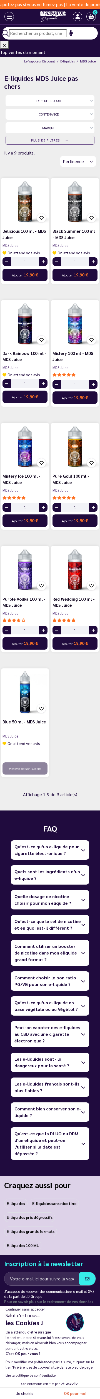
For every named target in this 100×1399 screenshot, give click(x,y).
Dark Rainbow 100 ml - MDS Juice (24, 356)
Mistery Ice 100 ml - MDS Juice (21, 479)
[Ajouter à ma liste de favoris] (41, 218)
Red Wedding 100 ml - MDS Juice (73, 602)
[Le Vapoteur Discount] (46, 16)
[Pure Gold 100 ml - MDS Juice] (75, 446)
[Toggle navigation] (4, 17)
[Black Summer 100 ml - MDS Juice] (75, 201)
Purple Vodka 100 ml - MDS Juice (24, 602)
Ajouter (25, 274)
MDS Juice (10, 245)
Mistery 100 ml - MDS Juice (72, 356)
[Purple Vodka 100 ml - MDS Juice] (25, 569)
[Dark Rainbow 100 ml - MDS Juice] (25, 323)
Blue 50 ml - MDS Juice (24, 721)
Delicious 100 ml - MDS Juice (24, 234)
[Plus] (43, 261)
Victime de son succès (25, 768)
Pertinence (74, 161)
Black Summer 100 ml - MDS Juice (73, 234)
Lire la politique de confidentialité (31, 1375)
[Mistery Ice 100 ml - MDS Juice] (25, 446)
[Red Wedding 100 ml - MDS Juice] (75, 569)
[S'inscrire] (87, 1278)
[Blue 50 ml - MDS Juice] (25, 692)
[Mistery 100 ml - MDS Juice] (75, 323)
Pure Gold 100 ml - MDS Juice (70, 479)
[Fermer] (4, 45)
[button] (91, 16)
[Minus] (6, 261)
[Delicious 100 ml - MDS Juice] (25, 201)
